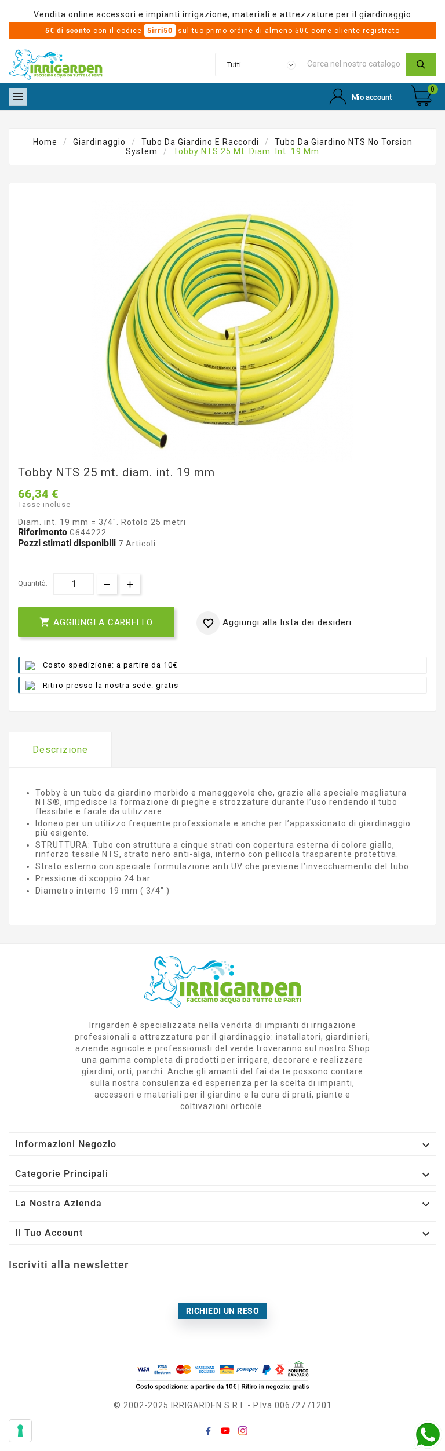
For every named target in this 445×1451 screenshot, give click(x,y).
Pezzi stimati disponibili (67, 543)
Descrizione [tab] (60, 749)
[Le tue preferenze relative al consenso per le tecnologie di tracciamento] (20, 1431)
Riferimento (44, 532)
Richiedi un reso (223, 1310)
